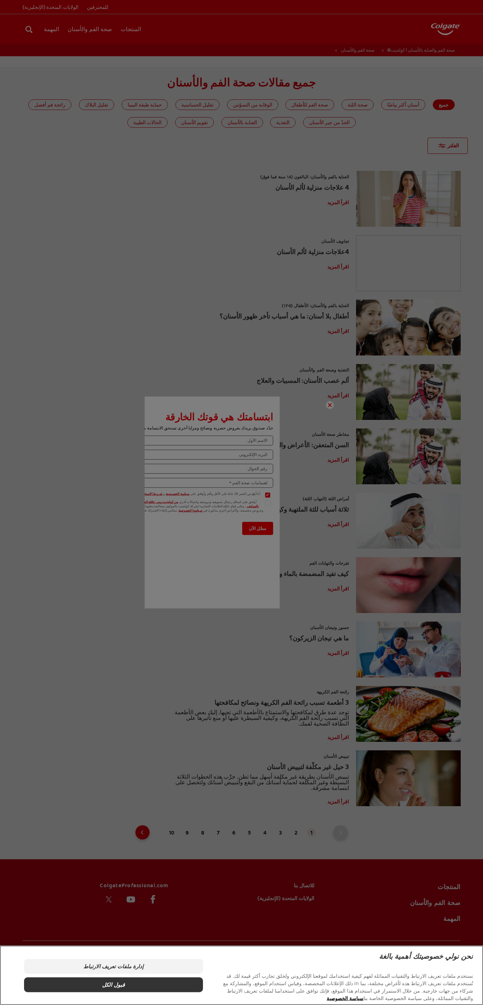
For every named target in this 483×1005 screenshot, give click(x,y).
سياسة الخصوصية (345, 998)
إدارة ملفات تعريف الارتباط (113, 966)
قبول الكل (113, 985)
